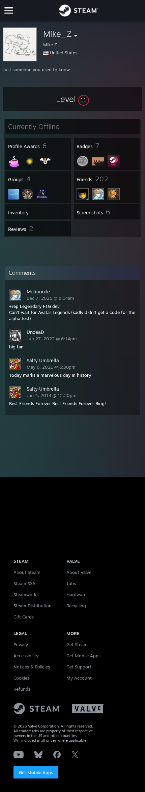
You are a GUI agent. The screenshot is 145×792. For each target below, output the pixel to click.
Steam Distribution (32, 605)
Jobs (71, 583)
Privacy (20, 644)
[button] (72, 99)
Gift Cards (23, 616)
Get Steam (77, 644)
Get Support (78, 666)
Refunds (21, 689)
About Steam (26, 572)
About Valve (78, 572)
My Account (79, 678)
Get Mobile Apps (36, 772)
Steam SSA (24, 583)
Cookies (21, 678)
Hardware (76, 594)
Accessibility (25, 655)
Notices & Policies (31, 666)
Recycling (76, 605)
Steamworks (25, 594)
